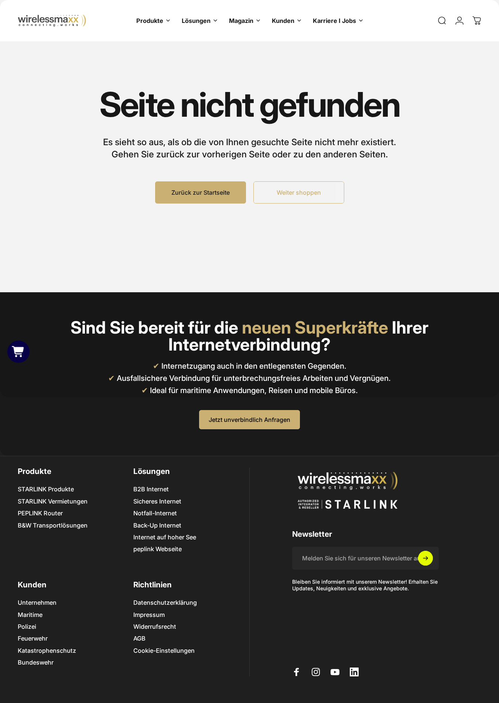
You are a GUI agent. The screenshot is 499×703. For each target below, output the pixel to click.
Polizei (27, 626)
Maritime (30, 614)
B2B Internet (151, 489)
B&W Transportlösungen (53, 525)
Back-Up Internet (157, 525)
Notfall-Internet (155, 513)
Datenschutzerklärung (165, 602)
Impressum (149, 614)
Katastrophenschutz (47, 650)
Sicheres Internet (157, 501)
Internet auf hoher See (164, 537)
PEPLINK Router (40, 513)
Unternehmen (37, 602)
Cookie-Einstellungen (164, 650)
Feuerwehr (33, 638)
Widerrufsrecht (154, 626)
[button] (18, 351)
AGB (139, 638)
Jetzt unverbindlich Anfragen (249, 419)
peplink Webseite (157, 549)
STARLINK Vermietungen (53, 501)
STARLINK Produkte (46, 489)
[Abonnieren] (425, 558)
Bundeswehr (36, 662)
